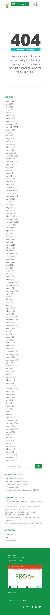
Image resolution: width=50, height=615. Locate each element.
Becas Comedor (12, 487)
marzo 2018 (10, 377)
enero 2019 (10, 348)
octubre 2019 (11, 323)
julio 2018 (9, 366)
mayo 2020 (10, 302)
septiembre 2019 (12, 325)
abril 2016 (9, 443)
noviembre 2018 (12, 354)
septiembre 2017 (12, 394)
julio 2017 (9, 400)
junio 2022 (9, 236)
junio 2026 (9, 107)
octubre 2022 (11, 225)
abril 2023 (9, 210)
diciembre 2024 (11, 153)
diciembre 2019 (11, 317)
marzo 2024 (10, 179)
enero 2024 (10, 185)
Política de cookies (15, 560)
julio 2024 (9, 167)
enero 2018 (10, 383)
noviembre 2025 (12, 127)
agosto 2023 (10, 199)
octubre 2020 (11, 288)
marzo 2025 (10, 144)
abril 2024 (9, 176)
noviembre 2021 (12, 254)
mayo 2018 (10, 372)
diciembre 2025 (11, 124)
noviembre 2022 (12, 222)
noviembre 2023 (12, 190)
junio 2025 (9, 136)
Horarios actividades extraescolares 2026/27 (22, 490)
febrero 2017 (10, 415)
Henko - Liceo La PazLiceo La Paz (17, 523)
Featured (9, 534)
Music (8, 537)
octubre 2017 (11, 392)
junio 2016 (9, 438)
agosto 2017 (10, 397)
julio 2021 (9, 265)
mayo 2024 (10, 173)
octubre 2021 (11, 256)
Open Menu (21, 4)
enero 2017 (10, 417)
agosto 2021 (10, 262)
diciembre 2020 (11, 282)
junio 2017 (9, 403)
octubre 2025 (11, 130)
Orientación (17, 504)
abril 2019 (9, 340)
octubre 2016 (11, 426)
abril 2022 (9, 242)
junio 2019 (9, 334)
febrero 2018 (10, 380)
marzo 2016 (10, 446)
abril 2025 (9, 141)
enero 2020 (10, 314)
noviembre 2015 (12, 458)
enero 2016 (10, 452)
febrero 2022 (10, 248)
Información (24, 509)
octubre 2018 (11, 357)
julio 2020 (9, 297)
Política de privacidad (16, 558)
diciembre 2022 (11, 219)
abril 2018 (9, 374)
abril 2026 (9, 113)
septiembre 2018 (12, 360)
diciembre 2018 (11, 351)
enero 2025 (10, 150)
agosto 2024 (10, 164)
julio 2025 (9, 133)
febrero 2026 (10, 118)
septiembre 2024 (12, 162)
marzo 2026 (10, 116)
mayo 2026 (10, 110)
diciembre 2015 (11, 455)
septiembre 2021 (12, 259)
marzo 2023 (10, 213)
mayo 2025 (10, 139)
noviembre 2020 (12, 285)
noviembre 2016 (12, 423)
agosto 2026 (10, 101)
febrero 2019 (10, 346)
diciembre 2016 (11, 420)
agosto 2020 (10, 294)
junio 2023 (9, 205)
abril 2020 (9, 305)
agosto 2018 (10, 363)
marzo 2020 (10, 308)
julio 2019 (9, 331)
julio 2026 (9, 104)
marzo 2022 (10, 245)
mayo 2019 (10, 337)
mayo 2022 (10, 239)
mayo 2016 (10, 440)
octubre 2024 (11, 159)
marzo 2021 (10, 277)
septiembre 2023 (12, 196)
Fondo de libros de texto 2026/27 (18, 484)
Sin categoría (11, 540)
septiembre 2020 (12, 291)
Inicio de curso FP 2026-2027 (17, 481)
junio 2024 (9, 170)
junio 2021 (9, 268)
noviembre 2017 (12, 389)
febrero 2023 (10, 216)
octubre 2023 (11, 193)
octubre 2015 (11, 461)
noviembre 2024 (12, 156)
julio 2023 (9, 202)
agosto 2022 (10, 231)
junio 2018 (9, 369)
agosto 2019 (10, 328)
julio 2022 (9, 233)
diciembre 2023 (11, 187)
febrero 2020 (10, 311)
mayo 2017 (10, 406)
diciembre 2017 (11, 386)
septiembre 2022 (12, 228)
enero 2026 (10, 121)
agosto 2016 (10, 432)
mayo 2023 (10, 208)
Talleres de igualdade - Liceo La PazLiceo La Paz (23, 518)
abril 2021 (9, 274)
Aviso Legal (12, 555)
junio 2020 (9, 300)
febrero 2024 (10, 182)
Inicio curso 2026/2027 (14, 478)
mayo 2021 (10, 271)
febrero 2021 (10, 279)
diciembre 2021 (11, 251)
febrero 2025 (10, 147)
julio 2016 (9, 435)
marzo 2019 (10, 343)
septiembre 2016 (12, 429)
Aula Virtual (12, 593)
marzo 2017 (10, 412)
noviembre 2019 (12, 320)
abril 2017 (9, 409)
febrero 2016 (10, 449)
